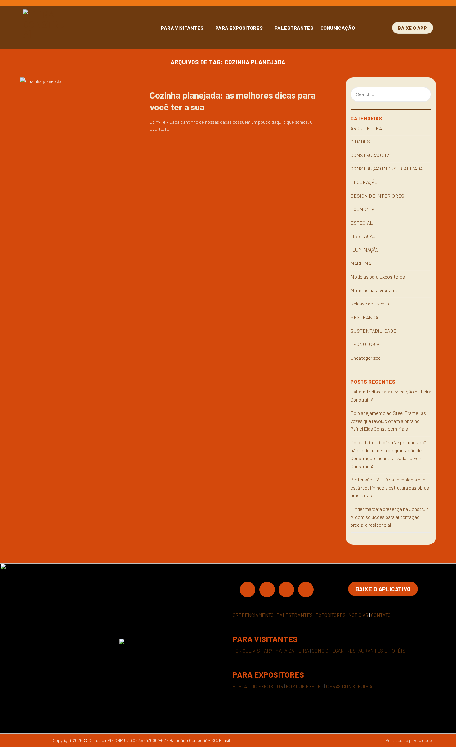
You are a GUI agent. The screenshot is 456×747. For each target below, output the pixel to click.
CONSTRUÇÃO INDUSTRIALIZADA (387, 168)
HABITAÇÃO (363, 236)
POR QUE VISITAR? (252, 650)
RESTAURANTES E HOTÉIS (375, 650)
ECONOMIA (362, 209)
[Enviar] (426, 94)
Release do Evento (370, 303)
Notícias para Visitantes (376, 290)
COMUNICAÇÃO (337, 28)
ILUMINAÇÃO (365, 250)
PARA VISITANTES (182, 28)
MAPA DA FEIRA (292, 650)
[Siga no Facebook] (247, 589)
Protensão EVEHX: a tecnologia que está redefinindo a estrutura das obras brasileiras (390, 487)
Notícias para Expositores (378, 276)
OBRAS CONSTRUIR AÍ (350, 686)
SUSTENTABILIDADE (373, 331)
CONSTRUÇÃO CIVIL (372, 155)
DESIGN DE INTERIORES (377, 196)
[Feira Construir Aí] (71, 27)
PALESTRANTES (294, 28)
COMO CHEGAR (328, 650)
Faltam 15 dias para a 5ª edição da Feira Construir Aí (391, 395)
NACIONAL (362, 263)
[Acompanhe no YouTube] (306, 589)
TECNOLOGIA (365, 344)
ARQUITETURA (366, 128)
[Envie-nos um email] (286, 589)
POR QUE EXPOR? (304, 686)
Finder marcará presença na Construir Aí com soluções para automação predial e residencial (389, 517)
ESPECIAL (362, 223)
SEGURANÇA (364, 317)
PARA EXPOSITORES (239, 28)
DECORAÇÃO (364, 182)
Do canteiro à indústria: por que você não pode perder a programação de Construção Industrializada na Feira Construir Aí (388, 454)
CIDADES (360, 141)
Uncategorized (366, 358)
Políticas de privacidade (409, 740)
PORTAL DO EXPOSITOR (258, 686)
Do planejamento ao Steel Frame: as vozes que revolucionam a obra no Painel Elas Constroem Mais (388, 421)
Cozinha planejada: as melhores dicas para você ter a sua (232, 101)
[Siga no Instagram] (267, 589)
